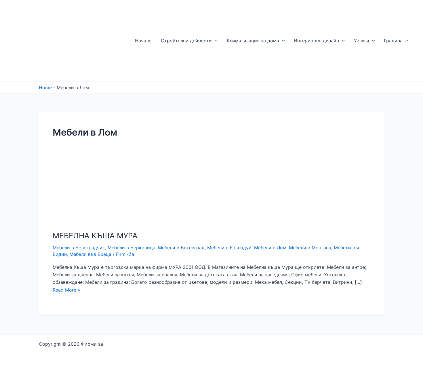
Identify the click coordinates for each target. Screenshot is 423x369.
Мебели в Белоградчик (79, 247)
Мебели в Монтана (310, 247)
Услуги (361, 40)
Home (45, 87)
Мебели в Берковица (131, 247)
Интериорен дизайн (316, 40)
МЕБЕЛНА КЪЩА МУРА (95, 235)
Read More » (66, 290)
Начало (143, 40)
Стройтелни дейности (186, 40)
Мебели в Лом (270, 247)
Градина (393, 40)
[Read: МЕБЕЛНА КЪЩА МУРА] (81, 195)
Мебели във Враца (90, 254)
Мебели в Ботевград (181, 247)
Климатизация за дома (253, 40)
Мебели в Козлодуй (229, 247)
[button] (215, 40)
